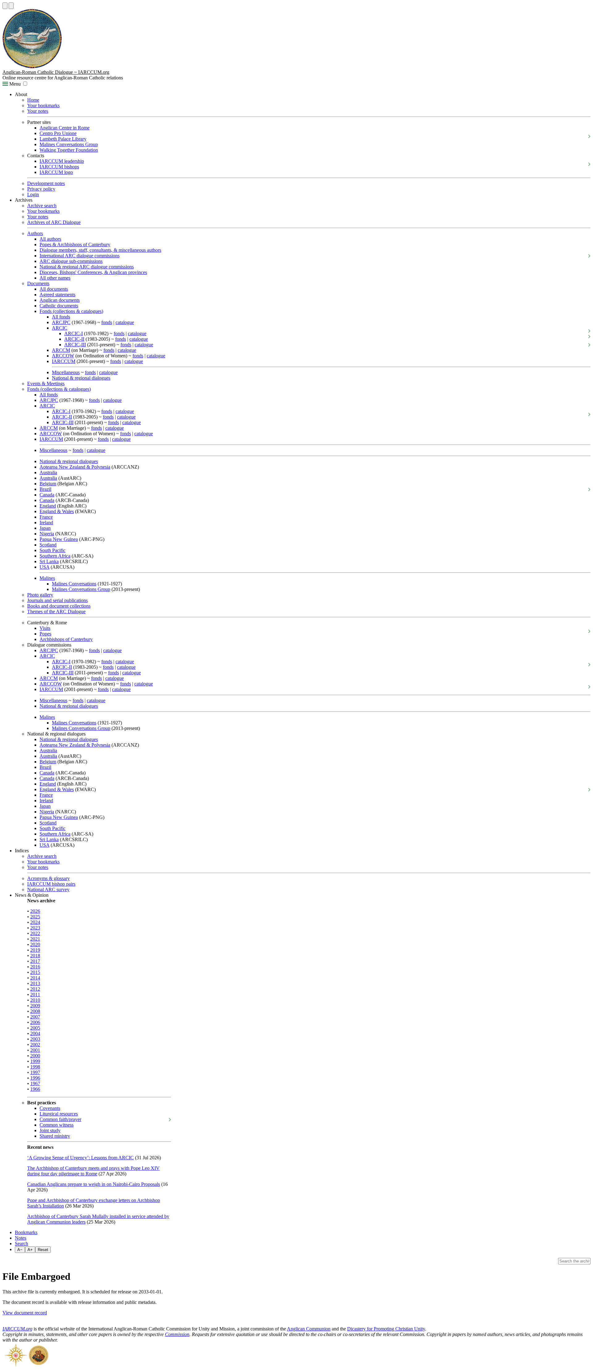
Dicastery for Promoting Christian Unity (386, 1328)
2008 (35, 1011)
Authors (35, 233)
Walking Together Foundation (69, 150)
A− (20, 1249)
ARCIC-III (75, 344)
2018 (35, 955)
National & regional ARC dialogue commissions (87, 266)
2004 (35, 1033)
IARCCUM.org (17, 1328)
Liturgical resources (59, 1113)
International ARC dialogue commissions (80, 255)
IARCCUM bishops (59, 166)
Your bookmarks (43, 105)
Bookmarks (26, 1232)
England (48, 505)
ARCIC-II (74, 339)
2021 (35, 939)
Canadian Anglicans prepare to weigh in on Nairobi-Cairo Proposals (93, 1184)
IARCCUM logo (56, 172)
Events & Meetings (46, 383)
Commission (177, 1334)
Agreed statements (57, 294)
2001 (35, 1050)
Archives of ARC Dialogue (54, 222)
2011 (35, 994)
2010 (35, 1000)
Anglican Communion (308, 1328)
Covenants (50, 1108)
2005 (35, 1028)
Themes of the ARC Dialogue (56, 611)
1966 (35, 1089)
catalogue (125, 322)
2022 (35, 933)
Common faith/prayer (60, 1119)
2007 (35, 1016)
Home (33, 100)
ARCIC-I (73, 333)
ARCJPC (61, 322)
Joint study (50, 1130)
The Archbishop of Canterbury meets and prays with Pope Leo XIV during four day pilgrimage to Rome (93, 1171)
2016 (35, 966)
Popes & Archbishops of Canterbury (75, 244)
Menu (14, 83)
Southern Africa (55, 556)
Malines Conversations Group (69, 144)
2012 (35, 989)
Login (33, 194)
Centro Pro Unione (58, 133)
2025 (35, 916)
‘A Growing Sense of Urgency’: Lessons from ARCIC (80, 1157)
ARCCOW (63, 355)
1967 (35, 1083)
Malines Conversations (74, 583)
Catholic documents (59, 305)
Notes (20, 1238)
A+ (30, 1249)
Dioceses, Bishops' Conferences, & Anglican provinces (93, 272)
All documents (54, 289)
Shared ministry (55, 1136)
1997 (35, 1072)
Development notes (46, 183)
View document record (24, 1312)
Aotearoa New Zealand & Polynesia (75, 467)
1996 (35, 1078)
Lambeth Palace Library (63, 138)
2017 (35, 961)
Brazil (45, 489)
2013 (35, 983)
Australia (48, 472)
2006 (35, 1022)
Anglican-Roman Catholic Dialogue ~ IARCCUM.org (55, 72)
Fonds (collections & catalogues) (71, 311)
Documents (38, 283)
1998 (35, 1066)
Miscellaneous (66, 372)
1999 (35, 1061)
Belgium (48, 483)
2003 (35, 1039)
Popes (45, 633)
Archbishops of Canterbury (66, 639)
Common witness (57, 1125)
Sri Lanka (49, 561)
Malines (47, 578)
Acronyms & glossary (48, 878)
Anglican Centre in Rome (65, 127)
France (46, 517)
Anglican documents (60, 300)
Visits (45, 628)
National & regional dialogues (81, 378)
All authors (50, 239)
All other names (55, 277)
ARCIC (59, 328)
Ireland (46, 522)
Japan (45, 528)
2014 (35, 977)
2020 (35, 944)
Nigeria (47, 533)
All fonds (61, 316)
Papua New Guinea (59, 539)
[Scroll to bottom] (11, 5)
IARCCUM (63, 361)
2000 (35, 1055)
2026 (35, 911)
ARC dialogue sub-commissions (71, 261)
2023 (35, 927)
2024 (35, 922)
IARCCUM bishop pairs (51, 884)
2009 (35, 1005)
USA (44, 567)
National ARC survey (48, 889)
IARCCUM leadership (62, 161)
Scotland (48, 544)
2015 (35, 972)
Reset (43, 1249)
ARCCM (61, 350)
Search (21, 1243)
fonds (106, 322)
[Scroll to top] (4, 5)
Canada (47, 494)
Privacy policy (41, 189)
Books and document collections (58, 606)
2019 (35, 950)
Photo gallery (40, 594)
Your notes (37, 111)
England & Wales (57, 511)
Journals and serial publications (57, 600)
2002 (35, 1044)
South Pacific (52, 550)
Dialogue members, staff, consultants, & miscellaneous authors (100, 250)
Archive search (42, 205)
